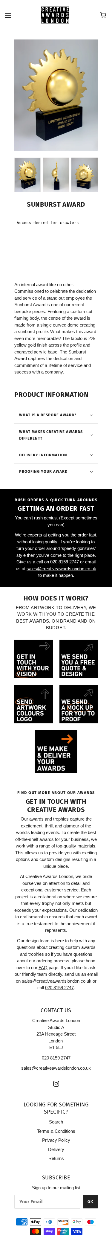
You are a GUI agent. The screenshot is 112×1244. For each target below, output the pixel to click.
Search (56, 1121)
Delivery (56, 1149)
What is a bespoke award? (47, 415)
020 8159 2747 (64, 561)
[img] (56, 1084)
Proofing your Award (43, 471)
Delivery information (43, 455)
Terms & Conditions (56, 1131)
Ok (90, 1201)
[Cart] (104, 15)
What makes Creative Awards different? (51, 435)
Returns (56, 1158)
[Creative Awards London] (56, 14)
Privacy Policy (56, 1140)
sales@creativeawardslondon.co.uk (61, 568)
